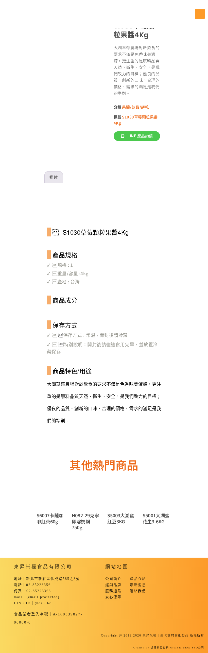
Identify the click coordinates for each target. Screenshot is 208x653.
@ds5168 (43, 603)
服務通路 (113, 591)
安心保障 (113, 597)
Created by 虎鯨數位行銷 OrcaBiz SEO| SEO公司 (168, 647)
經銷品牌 (113, 585)
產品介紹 (138, 579)
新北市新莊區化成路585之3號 (53, 579)
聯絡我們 (138, 591)
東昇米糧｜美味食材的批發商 (166, 635)
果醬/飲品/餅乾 (135, 107)
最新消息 (138, 585)
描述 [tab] (53, 177)
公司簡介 (113, 579)
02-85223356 (38, 585)
